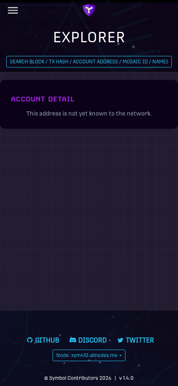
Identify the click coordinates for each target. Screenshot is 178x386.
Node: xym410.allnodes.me (87, 355)
